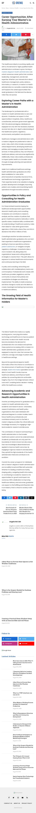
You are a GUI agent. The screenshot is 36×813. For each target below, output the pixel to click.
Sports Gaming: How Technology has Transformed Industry (23, 777)
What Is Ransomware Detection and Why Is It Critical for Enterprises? (23, 715)
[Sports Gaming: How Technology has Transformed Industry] (6, 778)
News (7, 8)
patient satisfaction (8, 247)
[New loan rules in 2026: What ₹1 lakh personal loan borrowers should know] (6, 663)
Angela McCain (11, 28)
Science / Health (14, 8)
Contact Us (8, 803)
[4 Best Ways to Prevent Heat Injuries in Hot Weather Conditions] (18, 550)
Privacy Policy (27, 803)
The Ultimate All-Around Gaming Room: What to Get (21, 757)
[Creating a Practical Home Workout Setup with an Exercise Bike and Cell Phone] (18, 607)
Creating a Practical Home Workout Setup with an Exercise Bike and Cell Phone (17, 619)
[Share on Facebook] (6, 34)
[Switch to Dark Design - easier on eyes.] (30, 3)
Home (3, 8)
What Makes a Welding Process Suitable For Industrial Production (23, 704)
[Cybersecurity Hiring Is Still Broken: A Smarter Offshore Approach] (6, 726)
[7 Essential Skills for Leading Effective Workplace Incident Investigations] (6, 674)
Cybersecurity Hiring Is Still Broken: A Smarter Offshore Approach (22, 725)
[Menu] (3, 3)
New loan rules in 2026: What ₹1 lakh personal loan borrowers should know (23, 662)
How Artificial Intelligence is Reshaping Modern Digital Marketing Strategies (22, 736)
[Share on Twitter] (16, 34)
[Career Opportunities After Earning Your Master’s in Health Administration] (18, 49)
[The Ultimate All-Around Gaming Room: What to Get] (6, 758)
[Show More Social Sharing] (32, 34)
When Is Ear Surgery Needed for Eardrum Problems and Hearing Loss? (16, 591)
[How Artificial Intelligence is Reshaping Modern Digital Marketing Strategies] (6, 737)
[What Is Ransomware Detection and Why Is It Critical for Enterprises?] (6, 715)
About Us (17, 803)
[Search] (33, 3)
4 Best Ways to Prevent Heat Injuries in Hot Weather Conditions (22, 684)
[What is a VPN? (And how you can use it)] (6, 695)
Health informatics (14, 370)
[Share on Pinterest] (25, 34)
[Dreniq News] (17, 3)
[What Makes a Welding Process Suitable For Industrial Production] (6, 705)
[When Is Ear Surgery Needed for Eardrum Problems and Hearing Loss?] (18, 578)
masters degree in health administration (15, 72)
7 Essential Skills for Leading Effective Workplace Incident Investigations (22, 673)
